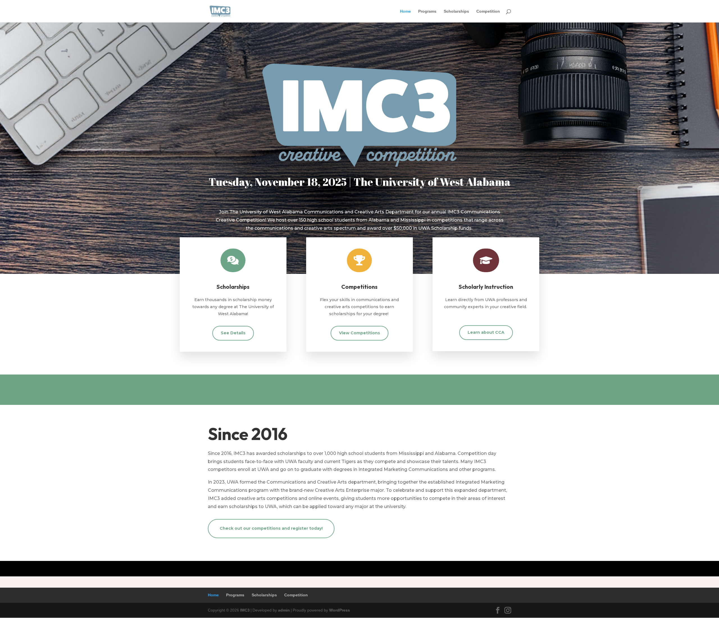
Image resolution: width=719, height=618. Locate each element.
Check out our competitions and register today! (271, 528)
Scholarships (456, 11)
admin (284, 610)
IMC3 (245, 610)
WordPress (339, 610)
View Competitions (359, 332)
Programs (427, 11)
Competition (488, 11)
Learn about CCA (486, 332)
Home (405, 11)
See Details (233, 332)
